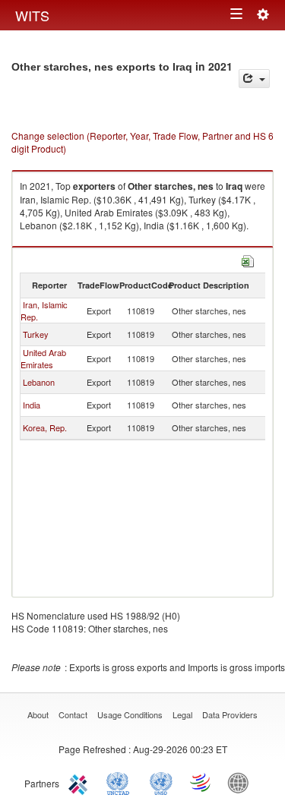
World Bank (241, 782)
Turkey (36, 334)
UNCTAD (121, 782)
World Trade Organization (201, 782)
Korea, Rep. (45, 427)
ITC (80, 782)
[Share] (254, 78)
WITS (32, 15)
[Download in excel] (248, 259)
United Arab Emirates (43, 358)
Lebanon (39, 382)
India (31, 405)
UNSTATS (161, 782)
